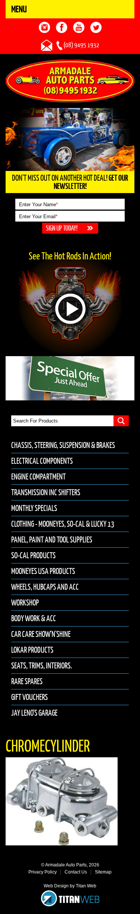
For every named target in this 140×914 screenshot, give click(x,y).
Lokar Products (32, 650)
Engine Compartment (38, 477)
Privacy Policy (42, 872)
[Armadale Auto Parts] (70, 81)
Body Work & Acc (33, 618)
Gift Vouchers (29, 697)
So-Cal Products (33, 555)
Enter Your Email (38, 216)
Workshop (25, 603)
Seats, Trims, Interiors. (41, 666)
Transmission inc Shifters (45, 492)
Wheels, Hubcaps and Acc (45, 587)
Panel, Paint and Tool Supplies (51, 540)
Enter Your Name (38, 204)
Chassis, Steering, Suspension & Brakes (63, 445)
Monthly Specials (34, 508)
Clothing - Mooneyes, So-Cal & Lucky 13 (62, 524)
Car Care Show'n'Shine (41, 634)
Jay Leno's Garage (34, 713)
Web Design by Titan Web (70, 886)
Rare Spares (27, 681)
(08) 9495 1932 (81, 45)
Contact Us (76, 872)
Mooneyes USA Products (43, 571)
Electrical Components (42, 461)
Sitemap (103, 872)
